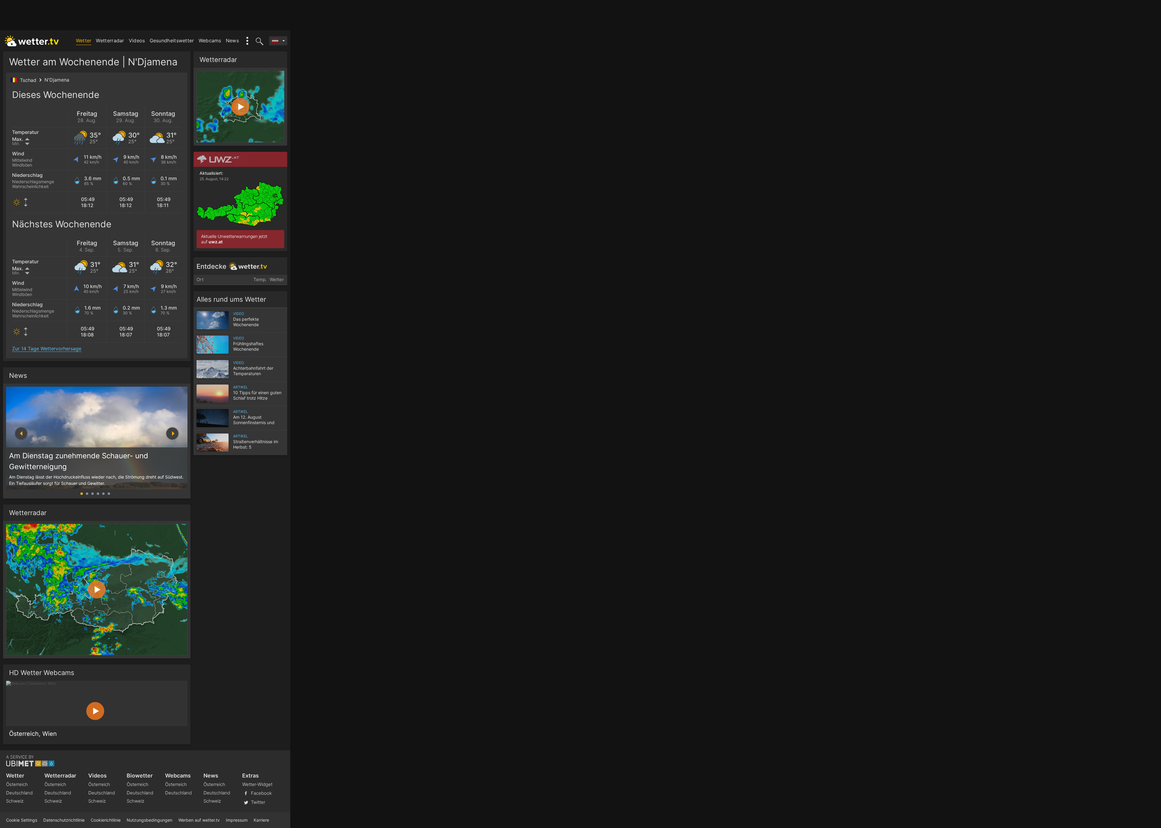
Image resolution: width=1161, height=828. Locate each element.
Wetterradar (110, 40)
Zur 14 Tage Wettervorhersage (46, 349)
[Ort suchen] (258, 40)
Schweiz (15, 801)
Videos (137, 40)
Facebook (261, 793)
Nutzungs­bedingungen (149, 820)
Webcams (210, 40)
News (232, 40)
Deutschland (19, 793)
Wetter (84, 40)
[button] (172, 433)
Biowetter (140, 775)
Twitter (257, 802)
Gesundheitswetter (172, 40)
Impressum (237, 820)
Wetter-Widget (257, 784)
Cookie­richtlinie (106, 820)
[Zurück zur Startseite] (31, 40)
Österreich (17, 784)
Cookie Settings (21, 820)
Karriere (261, 820)
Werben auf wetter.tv (199, 820)
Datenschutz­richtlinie (64, 820)
